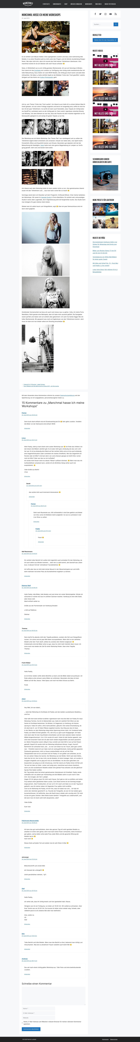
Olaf (23, 888)
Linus (24, 438)
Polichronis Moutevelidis (30, 821)
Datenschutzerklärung (67, 395)
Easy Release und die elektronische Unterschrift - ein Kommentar (41, 386)
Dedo (42, 145)
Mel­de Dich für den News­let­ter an (105, 40)
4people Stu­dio (46, 197)
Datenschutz (113, 1039)
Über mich (98, 4)
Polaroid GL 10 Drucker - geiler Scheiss (34, 384)
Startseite (46, 4)
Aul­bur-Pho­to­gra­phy (46, 77)
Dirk (23, 934)
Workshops (88, 4)
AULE (23, 699)
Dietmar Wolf (26, 585)
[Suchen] (116, 24)
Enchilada (37, 70)
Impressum (105, 1039)
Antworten (27, 428)
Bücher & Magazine (76, 4)
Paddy (38, 529)
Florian (24, 413)
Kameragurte (57, 4)
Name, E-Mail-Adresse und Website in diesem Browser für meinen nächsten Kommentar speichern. (52, 1023)
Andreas (25, 959)
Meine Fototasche (110, 4)
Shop (65, 4)
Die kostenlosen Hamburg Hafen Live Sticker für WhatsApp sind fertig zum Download (105, 244)
